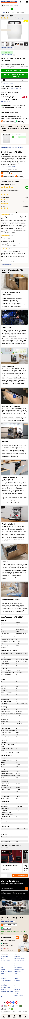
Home (7, 12)
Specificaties (20, 147)
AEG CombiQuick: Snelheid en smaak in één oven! (11, 866)
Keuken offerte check (19, 958)
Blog (2, 967)
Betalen (2, 962)
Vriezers (3, 995)
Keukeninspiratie (18, 967)
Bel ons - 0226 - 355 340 (9, 924)
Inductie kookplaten (5, 987)
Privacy (14, 1011)
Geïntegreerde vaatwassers (4, 984)
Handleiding (6, 173)
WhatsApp (20, 121)
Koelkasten (3, 989)
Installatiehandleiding (8, 176)
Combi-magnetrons (6, 980)
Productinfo (4, 147)
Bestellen (3, 958)
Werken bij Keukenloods (6, 971)
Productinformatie (17, 173)
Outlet (16, 973)
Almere (16, 978)
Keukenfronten (18, 965)
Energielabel (20, 176)
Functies (14, 147)
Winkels (16, 976)
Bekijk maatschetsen (6, 47)
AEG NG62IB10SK (16, 134)
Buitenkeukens (17, 956)
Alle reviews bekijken (7, 264)
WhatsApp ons (7, 928)
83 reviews (11, 18)
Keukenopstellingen (19, 969)
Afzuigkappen (4, 978)
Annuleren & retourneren (7, 964)
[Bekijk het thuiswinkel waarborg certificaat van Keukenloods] (3, 1008)
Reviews (9, 147)
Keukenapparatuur (6, 976)
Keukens (16, 954)
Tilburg (16, 987)
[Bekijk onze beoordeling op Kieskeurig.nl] (14, 948)
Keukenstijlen (17, 971)
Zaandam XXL (17, 991)
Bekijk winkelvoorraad (6, 54)
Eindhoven (17, 982)
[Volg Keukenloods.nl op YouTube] (16, 1002)
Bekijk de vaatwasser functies (9, 166)
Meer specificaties (5, 101)
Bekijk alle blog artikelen (20, 875)
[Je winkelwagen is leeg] (24, 2)
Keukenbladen (17, 964)
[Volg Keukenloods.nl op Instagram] (10, 1002)
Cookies (19, 1011)
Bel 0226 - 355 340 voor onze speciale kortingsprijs (15, 75)
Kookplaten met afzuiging (7, 991)
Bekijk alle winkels (18, 995)
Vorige (3, 12)
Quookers (3, 993)
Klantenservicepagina (7, 921)
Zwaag (16, 993)
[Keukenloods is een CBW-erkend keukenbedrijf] (10, 1008)
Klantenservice (4, 956)
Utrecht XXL (17, 989)
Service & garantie (5, 965)
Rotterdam (17, 986)
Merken (2, 996)
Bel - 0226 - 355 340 (8, 121)
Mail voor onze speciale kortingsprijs (15, 80)
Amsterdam (17, 980)
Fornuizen (3, 982)
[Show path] (13, 12)
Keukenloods (4, 954)
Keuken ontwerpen (19, 962)
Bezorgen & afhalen (5, 960)
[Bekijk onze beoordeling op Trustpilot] (14, 943)
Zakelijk (2, 973)
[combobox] (14, 5)
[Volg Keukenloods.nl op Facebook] (13, 1002)
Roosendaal (17, 984)
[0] (24, 2)
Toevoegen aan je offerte (15, 70)
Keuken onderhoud (19, 960)
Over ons (3, 969)
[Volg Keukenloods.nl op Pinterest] (7, 1002)
